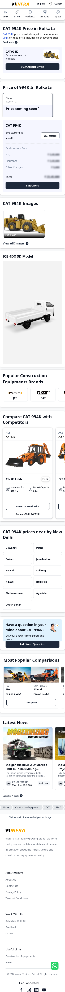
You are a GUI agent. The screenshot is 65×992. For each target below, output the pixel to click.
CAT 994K (8, 34)
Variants (30, 16)
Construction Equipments (27, 807)
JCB (15, 398)
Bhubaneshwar (15, 593)
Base (9, 98)
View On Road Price (27, 506)
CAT (43, 398)
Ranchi (10, 570)
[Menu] (8, 4)
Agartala (41, 593)
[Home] (20, 4)
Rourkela (41, 581)
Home (6, 807)
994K (5, 16)
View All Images (14, 243)
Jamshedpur (43, 559)
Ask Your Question (32, 644)
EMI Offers (50, 135)
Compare (31, 702)
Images (44, 16)
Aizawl (10, 581)
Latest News (11, 796)
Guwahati (11, 547)
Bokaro (10, 559)
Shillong (41, 570)
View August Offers (32, 66)
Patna (39, 547)
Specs (58, 16)
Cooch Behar (13, 604)
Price (17, 16)
